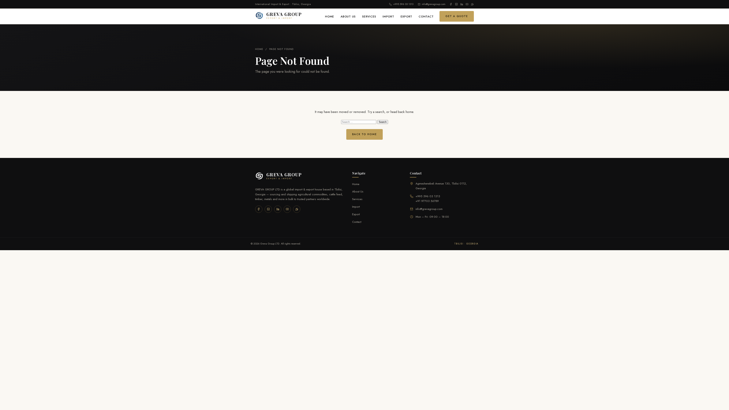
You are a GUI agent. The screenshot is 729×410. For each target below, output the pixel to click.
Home (329, 16)
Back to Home (364, 134)
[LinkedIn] (461, 4)
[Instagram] (456, 4)
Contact (426, 16)
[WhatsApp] (472, 4)
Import (388, 16)
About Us (348, 16)
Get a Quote (456, 16)
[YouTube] (467, 4)
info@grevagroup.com (433, 4)
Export (406, 16)
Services (369, 16)
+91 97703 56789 (427, 201)
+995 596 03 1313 (403, 4)
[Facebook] (451, 4)
